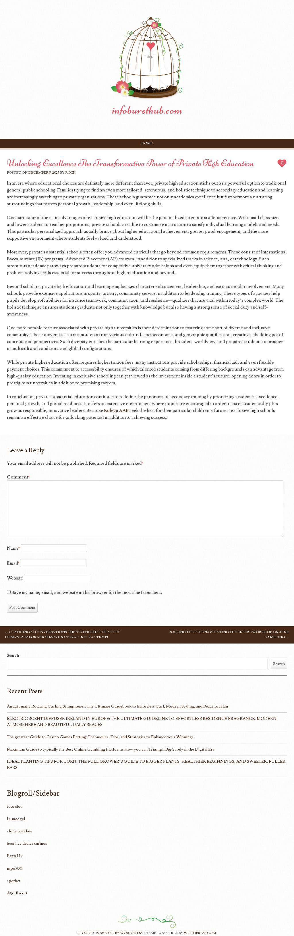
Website (15, 578)
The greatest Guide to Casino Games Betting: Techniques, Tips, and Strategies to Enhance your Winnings (100, 737)
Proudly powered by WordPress (109, 933)
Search (13, 655)
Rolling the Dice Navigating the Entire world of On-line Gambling (229, 634)
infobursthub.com (147, 110)
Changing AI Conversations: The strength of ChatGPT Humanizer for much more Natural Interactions (62, 634)
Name (13, 548)
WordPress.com (200, 933)
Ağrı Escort (17, 893)
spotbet (14, 880)
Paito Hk (15, 856)
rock (70, 172)
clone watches (19, 831)
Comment (18, 477)
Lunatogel (16, 818)
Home (147, 143)
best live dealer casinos (27, 843)
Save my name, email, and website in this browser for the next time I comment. (86, 592)
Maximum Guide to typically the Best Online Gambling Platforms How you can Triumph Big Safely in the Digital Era (110, 749)
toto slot (14, 806)
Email (13, 563)
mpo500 (14, 868)
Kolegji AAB (116, 410)
